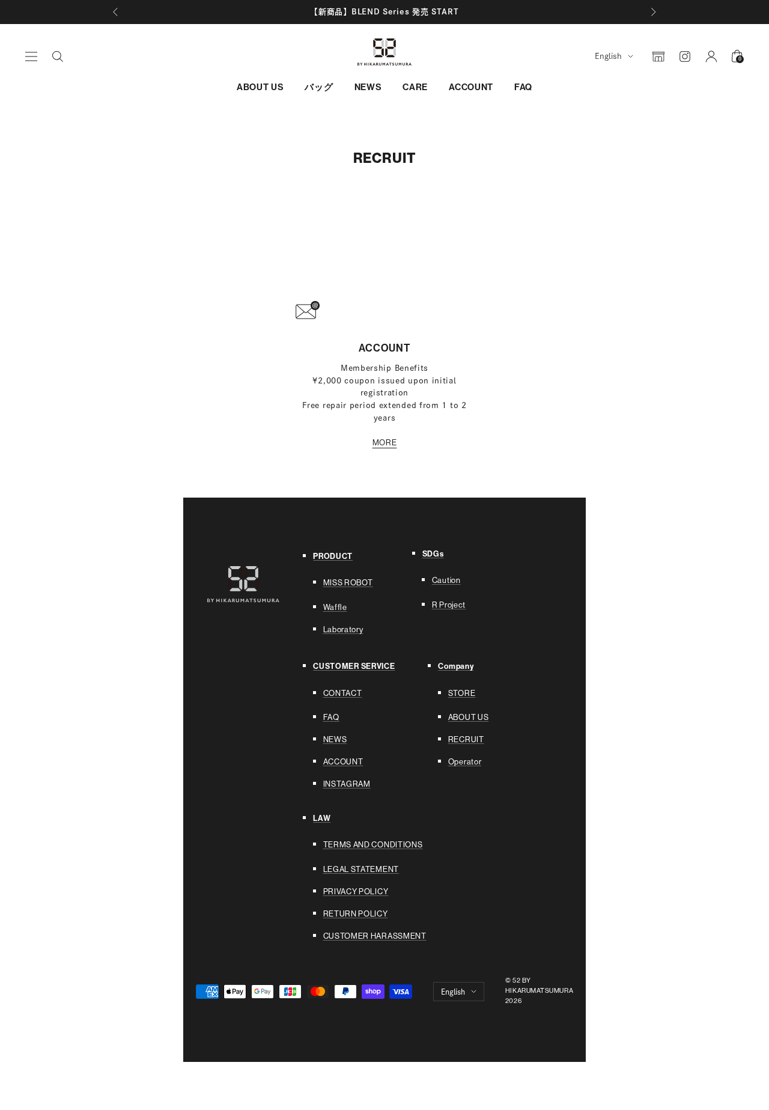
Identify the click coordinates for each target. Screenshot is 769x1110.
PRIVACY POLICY (356, 891)
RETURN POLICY (355, 913)
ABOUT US (260, 87)
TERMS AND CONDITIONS (373, 844)
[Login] (711, 56)
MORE (384, 442)
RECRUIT (466, 739)
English (608, 56)
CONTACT (342, 693)
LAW (321, 818)
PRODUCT (333, 556)
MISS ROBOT (348, 582)
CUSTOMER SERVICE (354, 666)
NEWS (368, 87)
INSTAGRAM (347, 783)
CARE (415, 87)
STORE (462, 693)
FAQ (523, 87)
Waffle (335, 607)
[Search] (57, 56)
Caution (446, 580)
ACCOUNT (471, 87)
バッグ (319, 87)
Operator (465, 761)
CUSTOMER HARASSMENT (375, 936)
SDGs (433, 553)
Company (455, 666)
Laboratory (343, 629)
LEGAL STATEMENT (361, 869)
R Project (449, 604)
